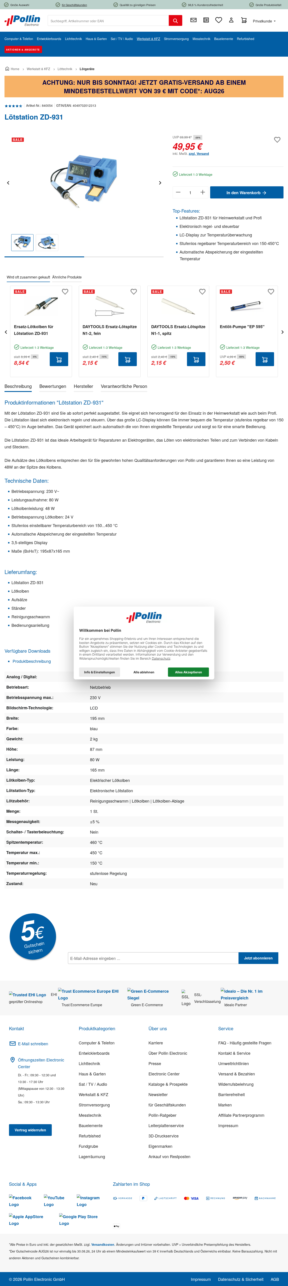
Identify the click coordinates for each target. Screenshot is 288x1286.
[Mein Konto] (231, 20)
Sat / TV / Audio (93, 1084)
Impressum (228, 1125)
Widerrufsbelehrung (236, 1084)
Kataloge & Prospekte (168, 1084)
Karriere (155, 1043)
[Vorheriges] (7, 182)
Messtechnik (90, 1115)
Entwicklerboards (94, 1053)
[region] (84, 195)
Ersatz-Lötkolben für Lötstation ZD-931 (33, 330)
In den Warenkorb (244, 193)
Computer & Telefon (97, 1043)
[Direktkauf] (206, 20)
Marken (225, 1105)
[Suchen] (175, 20)
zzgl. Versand (199, 153)
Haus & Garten (92, 1074)
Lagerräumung (92, 1156)
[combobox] (108, 20)
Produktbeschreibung (31, 661)
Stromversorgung (94, 1105)
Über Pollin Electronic (167, 1053)
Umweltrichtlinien (233, 1063)
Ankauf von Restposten (169, 1156)
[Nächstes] (160, 182)
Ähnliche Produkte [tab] (67, 277)
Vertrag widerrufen (30, 1129)
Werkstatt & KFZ (93, 1094)
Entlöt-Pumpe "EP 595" (242, 326)
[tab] (18, 387)
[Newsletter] (193, 20)
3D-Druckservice (163, 1136)
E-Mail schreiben (33, 1043)
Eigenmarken (160, 1146)
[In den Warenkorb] (59, 359)
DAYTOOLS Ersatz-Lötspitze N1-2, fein (110, 330)
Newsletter (158, 1094)
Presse (154, 1063)
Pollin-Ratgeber (162, 1115)
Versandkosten (102, 1244)
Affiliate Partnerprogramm (241, 1115)
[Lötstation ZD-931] (84, 182)
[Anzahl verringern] (178, 192)
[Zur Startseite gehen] (22, 20)
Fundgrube (88, 1146)
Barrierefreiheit (231, 1094)
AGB (275, 1279)
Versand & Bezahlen (236, 1074)
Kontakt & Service (234, 1053)
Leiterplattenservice (166, 1125)
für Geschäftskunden (167, 1105)
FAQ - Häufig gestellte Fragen (244, 1043)
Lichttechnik (89, 1063)
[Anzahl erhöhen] (202, 192)
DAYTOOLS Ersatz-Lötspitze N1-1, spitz (178, 330)
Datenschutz (97, 968)
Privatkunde (263, 21)
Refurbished (90, 1136)
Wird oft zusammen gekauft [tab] (28, 277)
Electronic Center (164, 1074)
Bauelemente (91, 1125)
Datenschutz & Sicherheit (240, 1279)
